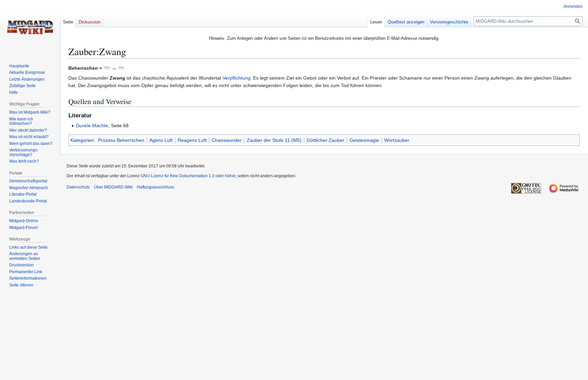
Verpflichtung (236, 78)
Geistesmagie (364, 140)
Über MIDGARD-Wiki (113, 187)
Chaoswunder (227, 140)
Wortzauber (396, 140)
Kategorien (82, 140)
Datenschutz (78, 187)
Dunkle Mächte (92, 125)
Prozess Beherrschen (121, 140)
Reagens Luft (192, 140)
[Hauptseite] (30, 27)
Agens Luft (161, 140)
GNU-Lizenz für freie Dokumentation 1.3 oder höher (188, 176)
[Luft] (106, 68)
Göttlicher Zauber (325, 140)
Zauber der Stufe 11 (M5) (274, 140)
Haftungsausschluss (155, 187)
